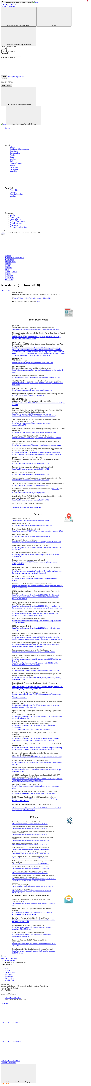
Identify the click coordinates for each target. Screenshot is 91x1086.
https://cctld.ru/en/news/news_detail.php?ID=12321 (30, 469)
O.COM (25, 901)
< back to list (5, 290)
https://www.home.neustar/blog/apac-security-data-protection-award (36, 445)
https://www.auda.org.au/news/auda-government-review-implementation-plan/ (35, 329)
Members (13, 159)
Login (3, 49)
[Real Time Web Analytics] (5, 1084)
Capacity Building (16, 194)
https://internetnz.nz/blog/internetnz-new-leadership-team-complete (36, 377)
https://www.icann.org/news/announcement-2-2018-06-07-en (30, 840)
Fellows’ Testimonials (17, 221)
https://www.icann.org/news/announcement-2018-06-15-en (29, 873)
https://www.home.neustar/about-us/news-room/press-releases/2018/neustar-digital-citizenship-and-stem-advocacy (34, 415)
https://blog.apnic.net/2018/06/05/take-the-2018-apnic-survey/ (30, 520)
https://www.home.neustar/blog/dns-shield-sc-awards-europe (34, 432)
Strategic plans (15, 153)
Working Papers (15, 219)
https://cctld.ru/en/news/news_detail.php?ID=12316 (30, 463)
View (38, 301)
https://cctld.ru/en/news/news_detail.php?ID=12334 (30, 480)
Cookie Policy (10, 980)
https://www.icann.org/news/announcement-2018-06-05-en (29, 824)
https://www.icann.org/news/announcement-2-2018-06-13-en (30, 864)
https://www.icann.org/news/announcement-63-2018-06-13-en (30, 868)
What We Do (10, 972)
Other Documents (16, 223)
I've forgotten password (15, 77)
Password (5, 53)
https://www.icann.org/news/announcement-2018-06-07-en (29, 834)
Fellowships (14, 190)
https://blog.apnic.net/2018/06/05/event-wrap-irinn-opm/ (32, 525)
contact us (4, 1003)
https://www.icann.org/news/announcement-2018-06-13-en (29, 858)
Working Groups (16, 163)
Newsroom (14, 167)
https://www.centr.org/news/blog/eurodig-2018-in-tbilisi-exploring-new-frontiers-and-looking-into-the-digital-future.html (37, 572)
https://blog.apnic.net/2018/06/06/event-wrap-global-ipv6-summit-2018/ (37, 531)
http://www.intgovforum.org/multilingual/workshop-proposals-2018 (35, 670)
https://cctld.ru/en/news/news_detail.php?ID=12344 (27, 507)
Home (7, 128)
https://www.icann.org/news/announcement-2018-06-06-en (29, 828)
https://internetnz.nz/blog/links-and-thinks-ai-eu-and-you (32, 390)
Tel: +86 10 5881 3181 (13, 998)
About (7, 970)
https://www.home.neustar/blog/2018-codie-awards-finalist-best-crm (36, 438)
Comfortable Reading (8, 1063)
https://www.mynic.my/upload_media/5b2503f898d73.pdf (32, 363)
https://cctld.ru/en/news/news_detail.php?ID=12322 (30, 474)
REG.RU (55, 489)
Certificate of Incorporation (19, 149)
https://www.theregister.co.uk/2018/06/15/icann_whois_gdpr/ (33, 793)
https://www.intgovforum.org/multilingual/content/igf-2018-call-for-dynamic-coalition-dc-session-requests (35, 664)
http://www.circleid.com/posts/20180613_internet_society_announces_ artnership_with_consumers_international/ (37, 688)
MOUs (12, 215)
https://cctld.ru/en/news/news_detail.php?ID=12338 (30, 500)
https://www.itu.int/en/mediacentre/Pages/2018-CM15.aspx (33, 652)
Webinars (13, 192)
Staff (11, 161)
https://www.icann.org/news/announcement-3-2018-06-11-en (30, 853)
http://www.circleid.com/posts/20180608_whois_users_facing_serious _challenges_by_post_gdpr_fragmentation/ (37, 780)
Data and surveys (16, 225)
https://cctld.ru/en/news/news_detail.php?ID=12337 (30, 492)
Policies (12, 155)
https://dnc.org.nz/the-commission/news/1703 (28, 395)
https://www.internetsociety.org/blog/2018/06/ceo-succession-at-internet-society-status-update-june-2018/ (35, 614)
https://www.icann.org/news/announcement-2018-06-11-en (29, 844)
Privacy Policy (10, 978)
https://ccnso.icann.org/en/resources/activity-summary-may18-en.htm (32, 886)
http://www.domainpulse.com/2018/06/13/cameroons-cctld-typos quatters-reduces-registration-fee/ (35, 706)
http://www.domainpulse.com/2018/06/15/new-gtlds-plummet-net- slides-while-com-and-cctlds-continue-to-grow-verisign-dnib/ (35, 739)
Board (12, 157)
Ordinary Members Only (18, 227)
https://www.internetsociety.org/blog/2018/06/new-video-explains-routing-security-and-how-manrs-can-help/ (35, 645)
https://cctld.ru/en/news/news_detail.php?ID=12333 (30, 485)
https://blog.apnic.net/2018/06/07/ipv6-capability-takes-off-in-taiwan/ (36, 542)
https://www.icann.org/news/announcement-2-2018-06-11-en (30, 849)
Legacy (12, 165)
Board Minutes (15, 217)
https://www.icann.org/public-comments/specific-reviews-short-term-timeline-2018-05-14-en (32, 913)
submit (4, 77)
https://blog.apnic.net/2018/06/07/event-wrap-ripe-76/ (31, 536)
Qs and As (13, 171)
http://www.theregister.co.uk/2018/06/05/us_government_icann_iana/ (36, 757)
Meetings (13, 196)
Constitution (14, 151)
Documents (9, 976)
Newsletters (14, 169)
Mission (12, 147)
